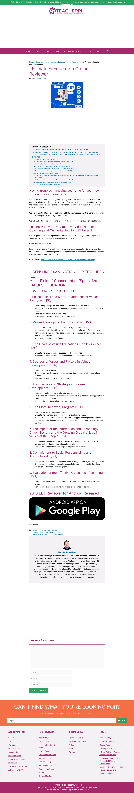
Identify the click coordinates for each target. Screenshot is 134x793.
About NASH (44, 738)
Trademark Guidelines (17, 766)
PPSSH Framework (47, 765)
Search (89, 51)
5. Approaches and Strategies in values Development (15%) (53, 171)
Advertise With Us (16, 770)
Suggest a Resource (16, 759)
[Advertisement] (67, 32)
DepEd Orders (45, 741)
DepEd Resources (71, 51)
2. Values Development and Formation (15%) (48, 164)
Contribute (12, 763)
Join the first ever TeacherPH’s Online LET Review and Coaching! (68, 260)
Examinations (42, 62)
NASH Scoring (45, 762)
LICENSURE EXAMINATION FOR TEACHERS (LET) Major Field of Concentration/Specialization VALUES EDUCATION (67, 156)
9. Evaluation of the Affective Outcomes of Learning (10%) (53, 182)
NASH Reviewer (53, 51)
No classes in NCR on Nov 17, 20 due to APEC (48, 535)
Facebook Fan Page (77, 741)
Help (98, 51)
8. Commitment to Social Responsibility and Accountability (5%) (54, 180)
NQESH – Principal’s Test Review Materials (46, 532)
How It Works (44, 751)
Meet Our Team (14, 748)
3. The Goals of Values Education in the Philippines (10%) (52, 166)
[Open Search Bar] (108, 51)
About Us (12, 741)
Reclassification (45, 776)
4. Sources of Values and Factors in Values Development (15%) (54, 168)
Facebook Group (76, 738)
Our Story (12, 745)
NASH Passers (45, 758)
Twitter (72, 752)
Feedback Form (14, 756)
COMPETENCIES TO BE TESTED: (45, 159)
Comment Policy (106, 773)
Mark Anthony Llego (67, 552)
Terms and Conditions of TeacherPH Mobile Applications (109, 761)
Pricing (41, 772)
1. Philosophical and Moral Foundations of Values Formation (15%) (55, 161)
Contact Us (13, 752)
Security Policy (105, 748)
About (37, 51)
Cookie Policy (105, 745)
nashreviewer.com (67, 4)
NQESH (72, 745)
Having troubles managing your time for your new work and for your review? (62, 149)
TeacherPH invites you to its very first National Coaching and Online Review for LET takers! (67, 152)
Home (28, 51)
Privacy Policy (105, 738)
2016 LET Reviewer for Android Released (46, 184)
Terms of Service (106, 741)
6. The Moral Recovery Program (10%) (46, 173)
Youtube (72, 748)
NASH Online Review (47, 755)
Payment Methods (46, 769)
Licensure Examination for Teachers (65, 62)
